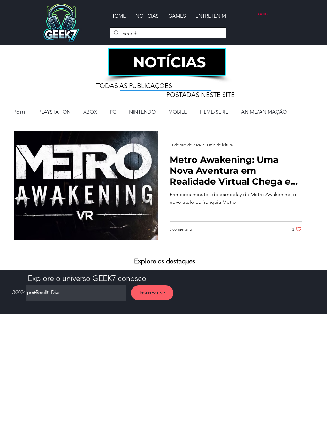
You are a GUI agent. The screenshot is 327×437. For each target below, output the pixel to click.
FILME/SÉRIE (214, 112)
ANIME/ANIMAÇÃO (264, 112)
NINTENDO (142, 112)
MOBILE (177, 112)
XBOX (90, 112)
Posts (19, 112)
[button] (177, 16)
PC (113, 112)
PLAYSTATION (54, 112)
